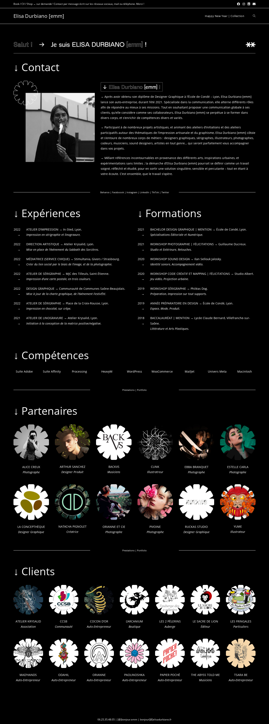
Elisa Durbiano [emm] (38, 15)
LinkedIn (144, 192)
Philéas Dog (199, 289)
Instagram (132, 192)
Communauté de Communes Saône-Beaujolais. (92, 289)
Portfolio (142, 389)
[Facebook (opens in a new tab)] (238, 4)
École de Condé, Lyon (231, 229)
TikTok (155, 192)
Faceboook (118, 192)
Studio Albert (244, 274)
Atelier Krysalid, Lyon (78, 244)
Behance (104, 192)
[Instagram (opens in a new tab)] (243, 4)
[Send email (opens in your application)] (253, 4)
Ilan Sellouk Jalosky (207, 259)
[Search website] (254, 16)
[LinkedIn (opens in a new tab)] (248, 4)
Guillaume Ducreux (231, 244)
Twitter (165, 192)
